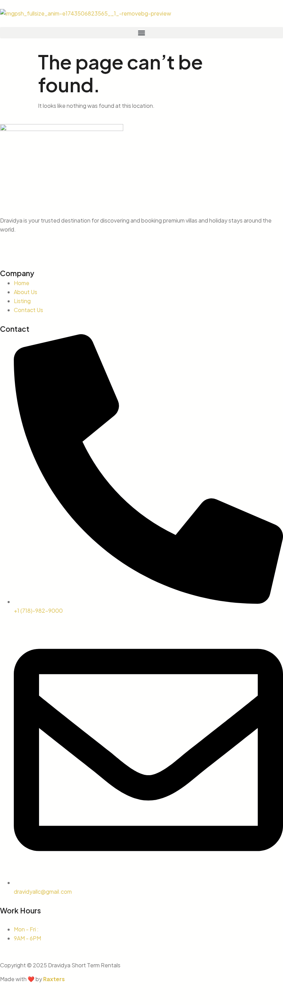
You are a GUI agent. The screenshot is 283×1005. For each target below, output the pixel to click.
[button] (141, 32)
